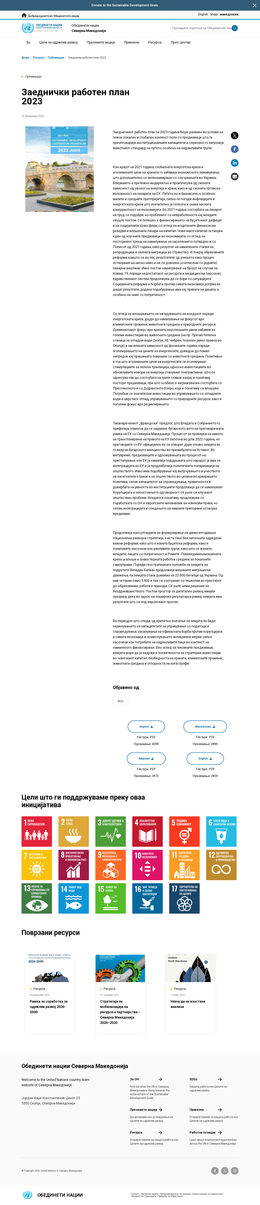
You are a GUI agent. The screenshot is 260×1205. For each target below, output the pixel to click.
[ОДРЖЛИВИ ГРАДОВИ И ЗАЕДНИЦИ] (185, 865)
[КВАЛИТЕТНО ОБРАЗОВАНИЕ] (148, 831)
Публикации (56, 57)
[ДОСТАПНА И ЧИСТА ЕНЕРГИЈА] (38, 865)
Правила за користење (170, 1196)
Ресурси (136, 1132)
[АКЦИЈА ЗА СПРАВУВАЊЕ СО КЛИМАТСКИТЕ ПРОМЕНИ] (38, 898)
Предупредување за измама (175, 1194)
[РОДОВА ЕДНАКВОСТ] (185, 831)
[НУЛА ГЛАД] (74, 831)
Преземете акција (143, 1109)
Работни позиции (202, 1132)
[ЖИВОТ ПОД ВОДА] (74, 898)
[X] (234, 135)
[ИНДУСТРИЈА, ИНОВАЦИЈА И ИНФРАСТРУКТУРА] (111, 865)
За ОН (134, 1079)
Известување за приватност (208, 1194)
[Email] (234, 176)
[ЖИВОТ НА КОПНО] (111, 898)
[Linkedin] (234, 163)
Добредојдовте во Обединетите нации (53, 15)
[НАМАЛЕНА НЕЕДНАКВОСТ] (148, 865)
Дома (25, 57)
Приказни (197, 1109)
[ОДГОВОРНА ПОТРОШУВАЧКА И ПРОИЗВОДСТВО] (222, 865)
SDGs (193, 1079)
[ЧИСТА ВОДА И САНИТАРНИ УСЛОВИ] (222, 831)
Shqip (214, 14)
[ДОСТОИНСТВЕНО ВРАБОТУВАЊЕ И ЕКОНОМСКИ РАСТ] (74, 865)
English (203, 14)
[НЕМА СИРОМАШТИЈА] (38, 831)
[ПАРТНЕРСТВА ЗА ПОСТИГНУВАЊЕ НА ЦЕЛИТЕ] (185, 898)
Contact (135, 1194)
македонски (229, 14)
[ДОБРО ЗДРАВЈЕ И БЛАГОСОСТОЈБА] (111, 831)
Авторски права (149, 1194)
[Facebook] (234, 149)
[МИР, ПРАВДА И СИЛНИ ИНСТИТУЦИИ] (148, 898)
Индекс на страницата (144, 1196)
